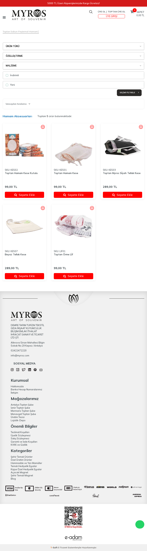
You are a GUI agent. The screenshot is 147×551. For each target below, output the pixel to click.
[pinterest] (35, 370)
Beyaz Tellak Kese (15, 254)
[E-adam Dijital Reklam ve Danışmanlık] (73, 537)
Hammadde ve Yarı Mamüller (26, 463)
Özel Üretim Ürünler (21, 459)
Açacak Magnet (19, 472)
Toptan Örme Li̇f (63, 254)
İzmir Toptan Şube (20, 407)
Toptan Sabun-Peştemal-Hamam (20, 31)
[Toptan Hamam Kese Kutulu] (24, 145)
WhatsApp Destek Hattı (139, 524)
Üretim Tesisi (18, 417)
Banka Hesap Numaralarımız (26, 389)
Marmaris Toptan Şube (23, 410)
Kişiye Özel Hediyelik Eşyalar (26, 469)
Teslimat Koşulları (20, 432)
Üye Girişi (111, 16)
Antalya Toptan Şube (22, 404)
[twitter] (23, 370)
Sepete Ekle (27, 195)
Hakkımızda (17, 386)
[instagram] (12, 370)
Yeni (12, 84)
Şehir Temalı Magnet (22, 475)
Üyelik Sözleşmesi (20, 435)
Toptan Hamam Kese (66, 173)
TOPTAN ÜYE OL (116, 11)
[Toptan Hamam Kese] (73, 145)
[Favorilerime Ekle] (43, 127)
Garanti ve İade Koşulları (24, 441)
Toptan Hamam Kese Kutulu (21, 173)
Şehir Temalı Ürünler (22, 456)
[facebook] (17, 370)
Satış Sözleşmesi (20, 438)
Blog (13, 478)
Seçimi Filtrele (128, 92)
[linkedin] (29, 370)
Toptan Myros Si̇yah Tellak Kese (122, 173)
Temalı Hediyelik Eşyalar (24, 466)
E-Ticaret (62, 547)
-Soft (54, 547)
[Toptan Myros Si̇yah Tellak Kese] (122, 145)
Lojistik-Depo (18, 420)
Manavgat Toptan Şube (23, 414)
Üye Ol (101, 11)
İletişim (14, 392)
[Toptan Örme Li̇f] (73, 226)
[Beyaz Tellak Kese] (24, 226)
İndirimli (14, 75)
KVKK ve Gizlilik (19, 444)
